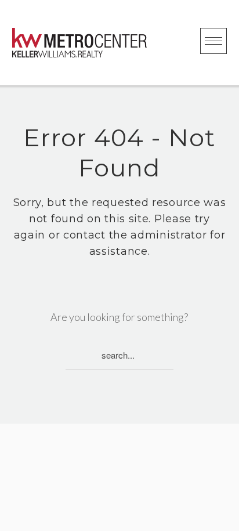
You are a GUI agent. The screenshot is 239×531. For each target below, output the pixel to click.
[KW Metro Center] (79, 42)
